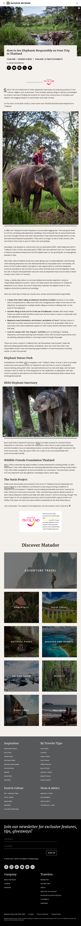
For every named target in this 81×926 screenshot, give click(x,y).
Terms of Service (42, 914)
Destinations (45, 884)
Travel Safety (45, 801)
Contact (31, 914)
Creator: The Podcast (48, 892)
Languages (8, 801)
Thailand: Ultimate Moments (49, 59)
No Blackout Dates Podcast (50, 895)
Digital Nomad (45, 780)
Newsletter (44, 880)
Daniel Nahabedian (16, 63)
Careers (7, 884)
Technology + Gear (47, 805)
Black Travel (45, 768)
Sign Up (51, 852)
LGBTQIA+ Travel (46, 772)
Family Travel (45, 757)
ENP (25, 362)
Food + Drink (9, 797)
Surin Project (9, 487)
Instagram (11, 867)
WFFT (6, 465)
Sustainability (45, 797)
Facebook (6, 867)
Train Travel (8, 757)
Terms (24, 859)
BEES (38, 442)
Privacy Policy (34, 859)
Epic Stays (7, 753)
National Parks (9, 760)
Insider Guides (25, 59)
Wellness (7, 780)
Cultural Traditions (11, 809)
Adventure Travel (10, 749)
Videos (42, 888)
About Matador (10, 880)
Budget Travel (45, 776)
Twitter (32, 867)
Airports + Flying (46, 793)
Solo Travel (44, 760)
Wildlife (6, 772)
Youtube (22, 867)
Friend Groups (45, 764)
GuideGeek (44, 903)
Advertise (7, 888)
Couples (43, 753)
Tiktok (17, 867)
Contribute (44, 899)
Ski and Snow (9, 768)
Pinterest (27, 867)
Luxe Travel (44, 749)
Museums (7, 805)
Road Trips (8, 776)
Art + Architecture (11, 793)
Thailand (11, 59)
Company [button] (10, 874)
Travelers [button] (46, 874)
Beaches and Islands (11, 764)
